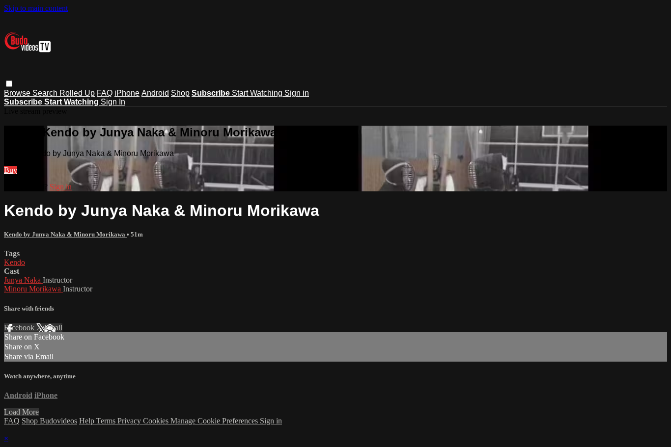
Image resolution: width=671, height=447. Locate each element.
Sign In (113, 102)
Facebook (20, 327)
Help (87, 421)
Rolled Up (77, 93)
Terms (106, 421)
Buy (10, 170)
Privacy (130, 421)
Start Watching (258, 93)
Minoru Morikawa (33, 289)
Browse (18, 93)
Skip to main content (36, 8)
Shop (180, 93)
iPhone (127, 93)
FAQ (104, 93)
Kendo (14, 262)
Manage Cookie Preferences (215, 421)
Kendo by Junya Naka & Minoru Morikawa (65, 234)
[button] (9, 83)
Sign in (296, 93)
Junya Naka (23, 280)
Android (155, 93)
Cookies (156, 421)
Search (45, 93)
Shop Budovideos (49, 421)
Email (53, 327)
